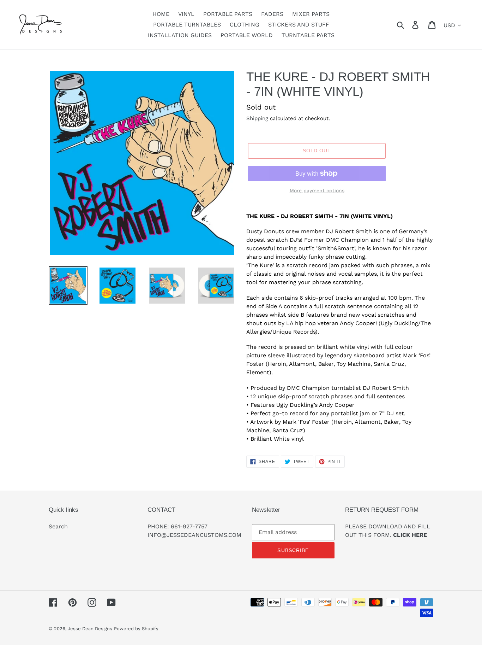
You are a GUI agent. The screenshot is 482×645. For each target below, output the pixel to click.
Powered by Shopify (136, 628)
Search (58, 526)
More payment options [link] (317, 190)
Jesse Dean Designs (90, 628)
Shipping (257, 118)
